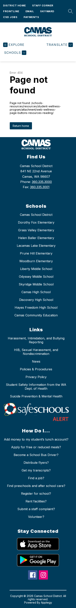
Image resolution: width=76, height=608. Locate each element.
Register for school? (36, 493)
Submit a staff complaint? (36, 509)
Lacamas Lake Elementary (36, 246)
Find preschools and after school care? (36, 486)
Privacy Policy (36, 377)
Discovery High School (36, 300)
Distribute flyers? (36, 463)
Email (30, 11)
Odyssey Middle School (36, 276)
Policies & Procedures (36, 369)
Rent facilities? (36, 501)
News (36, 361)
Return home (21, 125)
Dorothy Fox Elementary (36, 222)
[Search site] (69, 11)
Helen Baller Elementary (36, 238)
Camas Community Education (36, 315)
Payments (31, 17)
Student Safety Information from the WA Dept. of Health (36, 386)
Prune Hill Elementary (36, 253)
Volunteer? (36, 517)
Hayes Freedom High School (36, 307)
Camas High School (36, 292)
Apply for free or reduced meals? (36, 447)
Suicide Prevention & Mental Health (36, 396)
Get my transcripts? (36, 470)
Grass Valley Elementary (36, 230)
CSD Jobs (10, 17)
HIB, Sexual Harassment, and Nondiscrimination (36, 352)
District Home (14, 5)
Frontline (11, 11)
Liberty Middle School (36, 269)
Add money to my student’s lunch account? (36, 439)
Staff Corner (42, 5)
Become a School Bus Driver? (36, 455)
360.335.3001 (39, 187)
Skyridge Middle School (36, 284)
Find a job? (36, 478)
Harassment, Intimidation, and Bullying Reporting (36, 340)
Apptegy (46, 602)
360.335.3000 (42, 182)
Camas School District (36, 215)
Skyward (47, 11)
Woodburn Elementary (36, 261)
